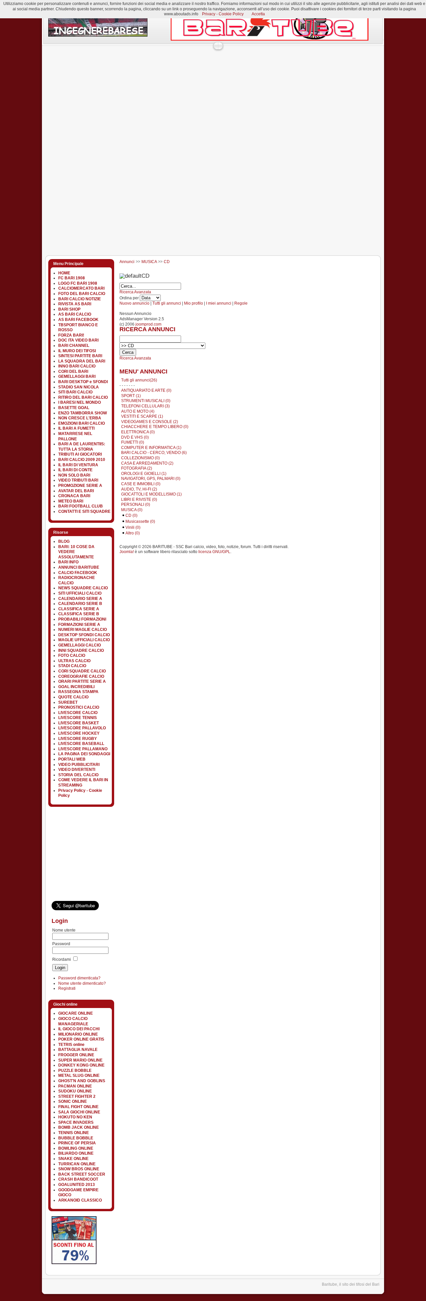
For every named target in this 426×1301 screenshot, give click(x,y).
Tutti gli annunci (166, 303)
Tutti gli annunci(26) (139, 380)
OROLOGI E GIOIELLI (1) (143, 473)
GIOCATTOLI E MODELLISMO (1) (151, 494)
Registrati (67, 988)
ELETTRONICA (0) (138, 432)
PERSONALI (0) (135, 504)
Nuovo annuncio (134, 303)
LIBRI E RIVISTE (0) (139, 499)
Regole (241, 303)
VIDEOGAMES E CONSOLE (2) (149, 421)
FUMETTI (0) (132, 442)
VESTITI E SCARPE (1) (142, 416)
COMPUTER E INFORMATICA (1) (151, 447)
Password (61, 943)
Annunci (126, 261)
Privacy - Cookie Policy (223, 14)
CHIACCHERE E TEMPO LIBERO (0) (154, 426)
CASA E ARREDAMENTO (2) (147, 463)
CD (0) (131, 515)
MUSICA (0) (131, 509)
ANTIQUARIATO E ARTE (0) (146, 390)
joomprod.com (148, 324)
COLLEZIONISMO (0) (140, 458)
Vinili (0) (132, 527)
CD (167, 261)
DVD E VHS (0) (135, 437)
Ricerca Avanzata (135, 292)
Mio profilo (193, 303)
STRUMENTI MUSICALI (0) (145, 400)
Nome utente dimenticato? (82, 983)
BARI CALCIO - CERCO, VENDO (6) (154, 452)
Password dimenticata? (79, 978)
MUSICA (149, 261)
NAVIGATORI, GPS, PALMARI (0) (150, 478)
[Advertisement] (163, 64)
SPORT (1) (131, 395)
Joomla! (126, 551)
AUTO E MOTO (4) (137, 411)
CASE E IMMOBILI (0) (140, 484)
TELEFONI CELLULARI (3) (145, 406)
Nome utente (64, 930)
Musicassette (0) (140, 521)
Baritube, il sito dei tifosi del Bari (350, 1284)
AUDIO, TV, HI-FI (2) (139, 489)
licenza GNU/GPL (214, 551)
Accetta (258, 14)
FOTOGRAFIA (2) (136, 468)
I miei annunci (218, 303)
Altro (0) (132, 533)
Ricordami (61, 959)
